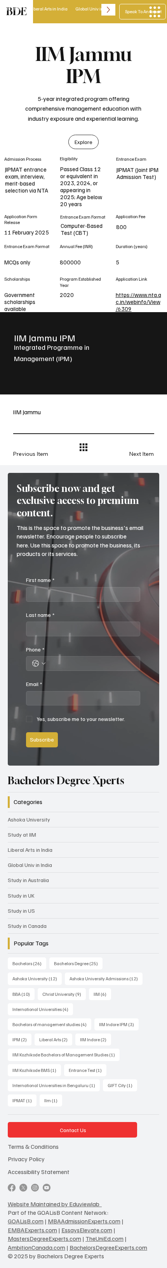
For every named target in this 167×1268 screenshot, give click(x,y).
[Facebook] (12, 1188)
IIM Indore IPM (119, 1024)
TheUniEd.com (104, 1238)
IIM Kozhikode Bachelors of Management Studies (66, 1054)
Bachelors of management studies (51, 1024)
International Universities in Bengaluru (56, 1085)
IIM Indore (95, 1039)
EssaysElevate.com (86, 1230)
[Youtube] (46, 1188)
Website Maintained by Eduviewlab (55, 1204)
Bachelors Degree (78, 963)
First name (40, 580)
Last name (40, 614)
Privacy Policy (26, 1159)
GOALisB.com (25, 1221)
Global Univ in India (30, 865)
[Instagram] (35, 1188)
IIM (102, 994)
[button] (83, 142)
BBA (23, 994)
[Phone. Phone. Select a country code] (39, 663)
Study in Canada (27, 925)
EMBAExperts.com (32, 1230)
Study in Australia (28, 880)
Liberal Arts (55, 1039)
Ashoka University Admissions (106, 978)
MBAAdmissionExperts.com (84, 1221)
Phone (35, 649)
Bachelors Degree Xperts (66, 781)
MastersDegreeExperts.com (44, 1238)
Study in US (21, 910)
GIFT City (122, 1085)
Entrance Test (87, 1070)
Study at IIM (22, 834)
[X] (23, 1188)
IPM (21, 1039)
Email (34, 684)
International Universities (42, 1009)
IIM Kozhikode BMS (36, 1070)
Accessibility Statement (39, 1172)
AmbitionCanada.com (36, 1247)
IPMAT (24, 1100)
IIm (53, 1100)
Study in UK (21, 895)
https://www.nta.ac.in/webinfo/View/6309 (138, 301)
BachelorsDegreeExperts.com (108, 1247)
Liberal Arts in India (30, 849)
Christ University (64, 994)
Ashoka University (29, 819)
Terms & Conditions (33, 1146)
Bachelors (29, 963)
